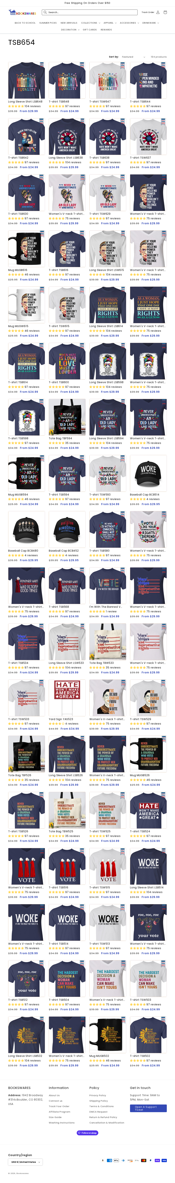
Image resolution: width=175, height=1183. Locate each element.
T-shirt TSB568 (59, 606)
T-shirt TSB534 (18, 663)
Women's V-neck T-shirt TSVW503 (106, 999)
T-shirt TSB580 (99, 550)
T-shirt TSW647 (100, 101)
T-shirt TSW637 (140, 157)
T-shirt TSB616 (58, 270)
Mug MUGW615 (18, 326)
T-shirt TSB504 (59, 999)
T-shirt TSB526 (18, 831)
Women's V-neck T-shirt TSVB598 (147, 382)
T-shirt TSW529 (140, 719)
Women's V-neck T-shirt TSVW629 (66, 213)
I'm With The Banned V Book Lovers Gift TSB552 (105, 606)
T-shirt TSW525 (100, 831)
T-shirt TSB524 (140, 831)
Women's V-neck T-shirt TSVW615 (147, 270)
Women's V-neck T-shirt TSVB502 (66, 1056)
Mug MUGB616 (17, 270)
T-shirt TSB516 (58, 887)
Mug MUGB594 (18, 494)
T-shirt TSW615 (59, 326)
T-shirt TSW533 (18, 719)
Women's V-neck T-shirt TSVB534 (147, 606)
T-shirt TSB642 (18, 157)
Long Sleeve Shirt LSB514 (147, 887)
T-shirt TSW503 (140, 999)
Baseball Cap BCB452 (64, 550)
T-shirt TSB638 (99, 157)
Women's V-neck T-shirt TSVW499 (25, 1168)
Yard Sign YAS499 (101, 1112)
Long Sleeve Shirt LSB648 (25, 101)
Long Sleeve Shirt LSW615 (106, 270)
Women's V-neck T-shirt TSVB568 (25, 606)
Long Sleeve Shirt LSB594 (106, 438)
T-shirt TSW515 (99, 887)
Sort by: (114, 56)
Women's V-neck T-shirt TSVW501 (25, 1112)
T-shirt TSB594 (59, 494)
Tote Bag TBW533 (101, 663)
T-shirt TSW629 (100, 213)
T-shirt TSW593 (100, 494)
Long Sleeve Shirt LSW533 (66, 663)
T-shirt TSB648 (59, 101)
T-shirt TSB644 (140, 101)
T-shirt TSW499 (59, 1168)
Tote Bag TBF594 (60, 438)
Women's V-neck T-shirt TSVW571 (147, 550)
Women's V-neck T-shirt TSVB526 (106, 775)
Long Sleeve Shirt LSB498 (106, 1168)
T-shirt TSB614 (18, 382)
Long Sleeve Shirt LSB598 (106, 382)
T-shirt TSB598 (18, 438)
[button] (90, 22)
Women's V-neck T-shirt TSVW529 (106, 719)
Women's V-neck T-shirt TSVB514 (25, 943)
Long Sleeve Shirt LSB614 (106, 326)
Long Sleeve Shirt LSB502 (25, 1056)
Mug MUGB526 (140, 775)
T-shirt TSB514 (58, 943)
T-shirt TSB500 (140, 1112)
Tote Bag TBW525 (61, 831)
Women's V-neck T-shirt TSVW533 (147, 663)
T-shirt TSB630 (18, 213)
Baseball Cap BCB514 (144, 494)
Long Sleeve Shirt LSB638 (66, 157)
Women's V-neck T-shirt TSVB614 (147, 326)
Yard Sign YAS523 (61, 719)
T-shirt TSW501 (59, 1112)
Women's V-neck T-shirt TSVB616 (147, 213)
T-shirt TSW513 (99, 943)
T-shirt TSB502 (140, 1056)
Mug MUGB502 (99, 1056)
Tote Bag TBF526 (19, 775)
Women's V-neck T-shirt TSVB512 (147, 943)
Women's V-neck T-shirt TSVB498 (147, 1168)
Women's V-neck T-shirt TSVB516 (25, 887)
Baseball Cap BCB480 (23, 550)
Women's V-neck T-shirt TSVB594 (147, 438)
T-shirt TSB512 (18, 999)
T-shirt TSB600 (59, 382)
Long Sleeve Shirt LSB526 (66, 775)
